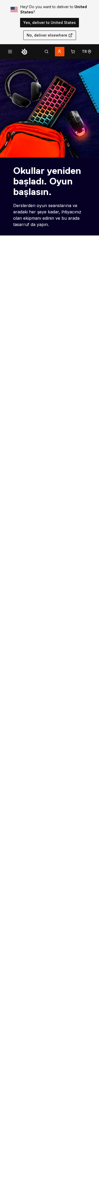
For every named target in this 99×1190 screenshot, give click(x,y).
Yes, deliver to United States (49, 22)
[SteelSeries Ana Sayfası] (24, 51)
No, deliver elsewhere (47, 35)
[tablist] (46, 51)
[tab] (46, 51)
